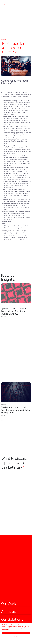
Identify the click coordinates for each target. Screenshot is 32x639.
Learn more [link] (13, 629)
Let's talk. (15, 467)
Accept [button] (16, 633)
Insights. (8, 279)
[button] (29, 3)
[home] (3, 3)
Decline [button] (16, 636)
